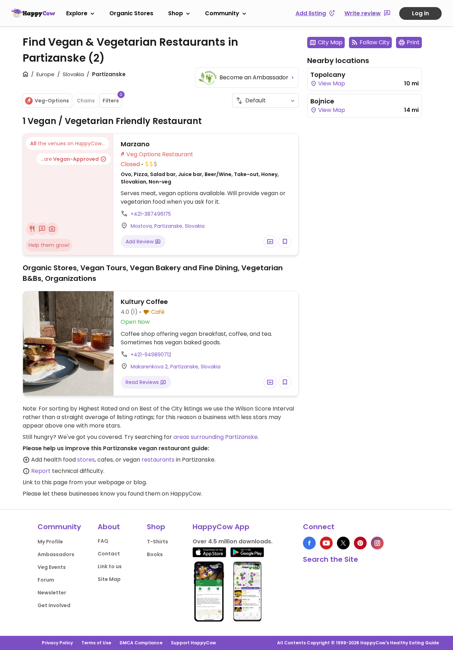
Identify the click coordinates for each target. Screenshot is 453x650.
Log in (420, 13)
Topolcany (327, 74)
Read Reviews (143, 382)
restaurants (158, 460)
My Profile (50, 541)
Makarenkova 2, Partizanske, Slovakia (175, 366)
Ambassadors (56, 554)
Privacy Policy (57, 643)
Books (155, 554)
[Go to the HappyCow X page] (343, 543)
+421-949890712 (151, 354)
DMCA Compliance (141, 643)
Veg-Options (52, 100)
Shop (175, 13)
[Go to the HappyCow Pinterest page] (360, 543)
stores (86, 460)
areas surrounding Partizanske (215, 437)
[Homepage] (33, 13)
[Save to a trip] (270, 241)
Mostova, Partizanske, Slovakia (168, 226)
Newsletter (52, 592)
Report (41, 471)
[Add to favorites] (285, 241)
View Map (331, 83)
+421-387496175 (151, 213)
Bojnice (322, 101)
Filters (112, 99)
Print (413, 42)
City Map (330, 42)
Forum (46, 579)
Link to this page (45, 482)
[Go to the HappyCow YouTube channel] (326, 543)
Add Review (140, 241)
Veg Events (52, 567)
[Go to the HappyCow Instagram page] (377, 543)
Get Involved (54, 605)
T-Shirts (157, 541)
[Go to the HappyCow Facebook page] (309, 543)
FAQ (103, 540)
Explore (76, 13)
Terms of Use (96, 643)
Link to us (110, 566)
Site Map (109, 579)
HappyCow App (221, 527)
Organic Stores (131, 13)
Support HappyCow (193, 643)
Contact (109, 553)
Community (222, 13)
